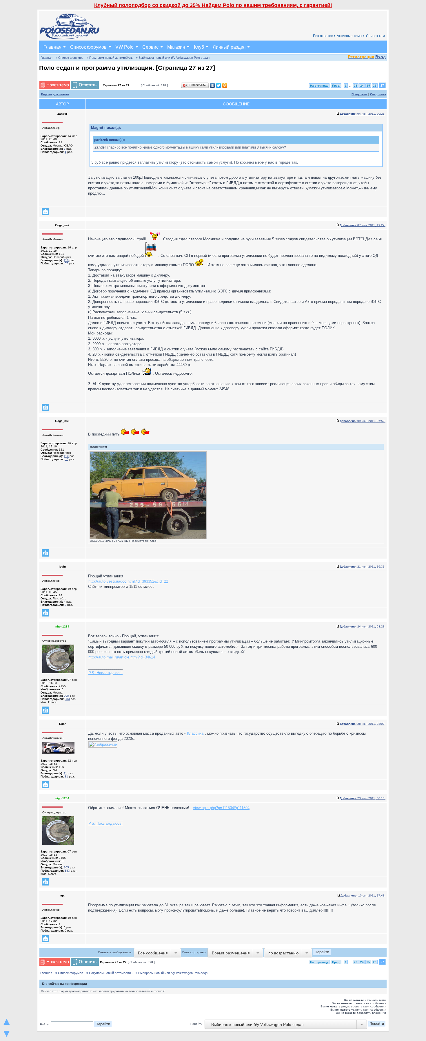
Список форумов (88, 46)
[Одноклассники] (225, 85)
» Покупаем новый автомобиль (110, 57)
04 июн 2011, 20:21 (362, 113)
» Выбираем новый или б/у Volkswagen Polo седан (173, 57)
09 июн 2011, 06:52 (362, 420)
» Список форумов (69, 57)
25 (368, 85)
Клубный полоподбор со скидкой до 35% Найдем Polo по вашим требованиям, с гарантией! (213, 5)
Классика (195, 733)
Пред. (336, 85)
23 (355, 85)
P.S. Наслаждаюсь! (105, 673)
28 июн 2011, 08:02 (362, 723)
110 (66, 260)
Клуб (199, 46)
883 (67, 698)
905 (66, 695)
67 (66, 263)
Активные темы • (350, 36)
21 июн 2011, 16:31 (362, 566)
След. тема (378, 94)
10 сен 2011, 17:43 (363, 895)
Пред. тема (359, 94)
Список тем (375, 36)
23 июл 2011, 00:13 (362, 798)
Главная (52, 46)
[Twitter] (219, 85)
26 (374, 85)
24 (362, 85)
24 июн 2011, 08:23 (362, 626)
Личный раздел (229, 46)
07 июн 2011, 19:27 (362, 225)
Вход (380, 56)
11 (65, 773)
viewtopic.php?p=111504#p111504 (221, 808)
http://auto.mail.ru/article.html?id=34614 (121, 657)
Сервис (150, 46)
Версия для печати (55, 94)
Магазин (176, 46)
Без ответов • (324, 36)
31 (66, 776)
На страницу (319, 85)
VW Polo (124, 46)
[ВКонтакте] (213, 85)
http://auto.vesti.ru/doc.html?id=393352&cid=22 (128, 581)
